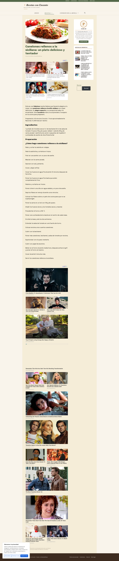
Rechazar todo (15, 555)
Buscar (79, 85)
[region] (16, 550)
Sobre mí (88, 557)
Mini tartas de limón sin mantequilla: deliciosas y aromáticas (39, 548)
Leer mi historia (83, 41)
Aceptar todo (24, 555)
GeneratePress (44, 557)
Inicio (36, 13)
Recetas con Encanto (37, 5)
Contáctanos (82, 557)
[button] (85, 13)
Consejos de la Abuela (68, 13)
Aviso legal (93, 557)
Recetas (48, 13)
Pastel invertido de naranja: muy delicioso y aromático (37, 549)
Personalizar (7, 555)
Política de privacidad (74, 557)
